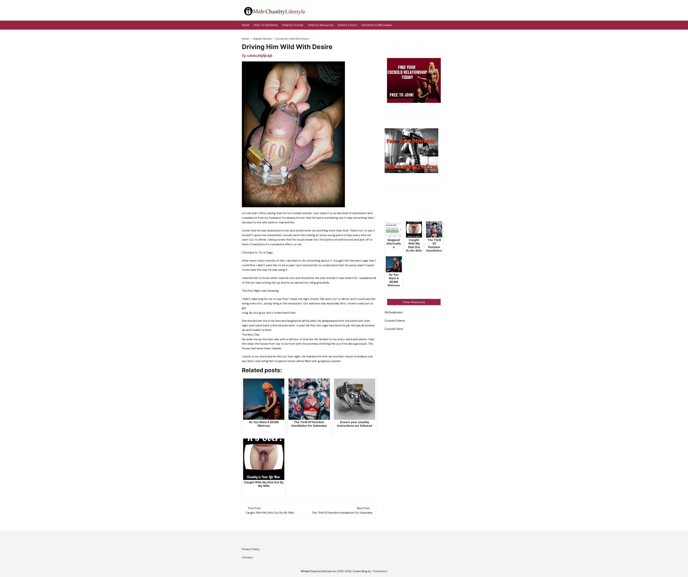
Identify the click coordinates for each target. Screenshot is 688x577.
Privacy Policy (251, 549)
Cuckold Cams (393, 329)
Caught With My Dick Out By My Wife (270, 512)
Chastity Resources (320, 25)
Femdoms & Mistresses (377, 25)
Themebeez (379, 571)
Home (245, 25)
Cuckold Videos (394, 320)
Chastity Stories (292, 25)
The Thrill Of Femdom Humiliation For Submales (342, 512)
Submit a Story (347, 25)
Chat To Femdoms (266, 25)
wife (292, 278)
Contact (247, 557)
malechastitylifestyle (259, 55)
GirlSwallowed (393, 312)
